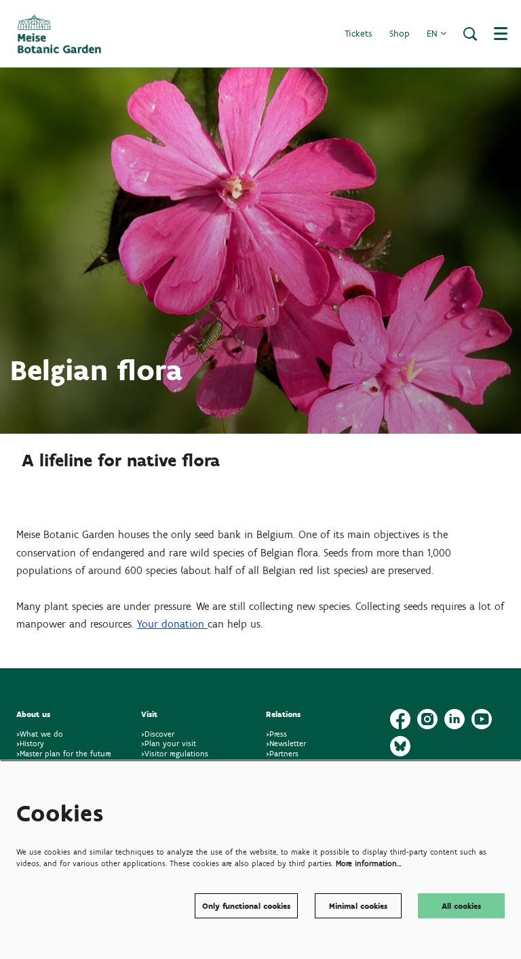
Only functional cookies (246, 906)
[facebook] (400, 719)
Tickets (358, 33)
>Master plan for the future (63, 753)
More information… (369, 863)
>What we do (42, 734)
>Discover (157, 734)
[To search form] (470, 34)
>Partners (282, 753)
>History (30, 743)
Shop (399, 33)
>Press (276, 734)
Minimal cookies (358, 906)
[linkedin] (454, 719)
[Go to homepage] (59, 34)
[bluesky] (400, 746)
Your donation (172, 623)
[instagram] (427, 719)
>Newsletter (286, 743)
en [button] (433, 33)
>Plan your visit (168, 743)
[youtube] (481, 719)
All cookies (461, 906)
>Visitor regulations (174, 753)
